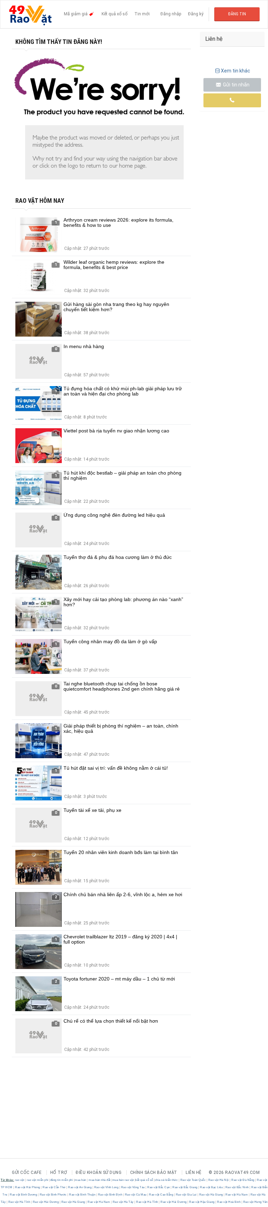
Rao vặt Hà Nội (218, 1180)
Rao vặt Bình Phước (53, 1194)
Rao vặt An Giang (79, 1187)
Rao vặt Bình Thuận (82, 1194)
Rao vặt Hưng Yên (255, 1202)
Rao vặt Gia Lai (186, 1194)
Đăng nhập (171, 13)
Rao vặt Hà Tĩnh (19, 1202)
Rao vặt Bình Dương (23, 1194)
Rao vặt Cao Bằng (161, 1194)
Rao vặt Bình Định (110, 1194)
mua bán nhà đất (100, 1180)
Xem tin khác (235, 71)
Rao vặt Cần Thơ (54, 1187)
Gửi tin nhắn (236, 84)
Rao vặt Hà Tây (123, 1202)
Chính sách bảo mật (153, 1172)
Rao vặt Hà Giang (211, 1194)
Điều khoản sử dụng (98, 1172)
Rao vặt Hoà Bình (228, 1202)
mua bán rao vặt (123, 1180)
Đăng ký (195, 13)
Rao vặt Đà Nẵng (243, 1180)
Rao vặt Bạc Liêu (211, 1187)
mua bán (80, 1180)
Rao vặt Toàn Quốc (193, 1180)
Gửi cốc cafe (27, 1172)
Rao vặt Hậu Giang (202, 1202)
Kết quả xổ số (114, 13)
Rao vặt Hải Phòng (27, 1187)
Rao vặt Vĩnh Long (106, 1187)
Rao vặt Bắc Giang (185, 1187)
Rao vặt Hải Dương (46, 1202)
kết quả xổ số (144, 1180)
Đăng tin (237, 13)
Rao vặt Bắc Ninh (237, 1187)
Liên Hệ (194, 1172)
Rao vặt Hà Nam (237, 1194)
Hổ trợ (58, 1172)
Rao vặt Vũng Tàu (133, 1187)
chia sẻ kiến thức (166, 1180)
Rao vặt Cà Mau (135, 1194)
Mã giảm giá (76, 13)
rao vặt (19, 1180)
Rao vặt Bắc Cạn (159, 1187)
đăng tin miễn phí (61, 1180)
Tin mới (142, 13)
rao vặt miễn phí (38, 1180)
